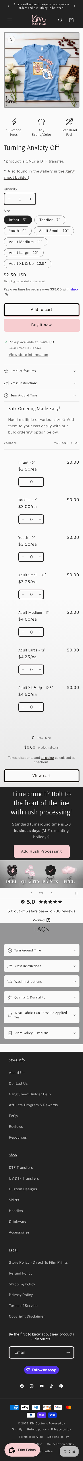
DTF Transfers (21, 1167)
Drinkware (18, 1221)
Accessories (19, 1232)
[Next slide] (52, 893)
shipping (47, 758)
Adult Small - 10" (54, 231)
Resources (18, 1137)
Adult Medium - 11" (25, 242)
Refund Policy (21, 1273)
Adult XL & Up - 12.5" (27, 263)
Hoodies (16, 1211)
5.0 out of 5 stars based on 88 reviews (41, 911)
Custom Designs (23, 1189)
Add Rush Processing (41, 851)
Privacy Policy (21, 1295)
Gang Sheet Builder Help (30, 1094)
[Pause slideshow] (78, 893)
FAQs (13, 1116)
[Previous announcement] (9, 6)
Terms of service (31, 1436)
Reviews (16, 1126)
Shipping (9, 281)
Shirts (14, 1200)
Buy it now (41, 325)
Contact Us (18, 1083)
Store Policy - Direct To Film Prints (38, 1262)
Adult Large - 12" (24, 253)
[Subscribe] (68, 1352)
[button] (9, 20)
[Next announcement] (74, 6)
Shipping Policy (22, 1284)
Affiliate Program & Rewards (33, 1105)
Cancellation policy (60, 1444)
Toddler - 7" (49, 220)
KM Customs (39, 1423)
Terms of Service (23, 1306)
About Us (17, 1073)
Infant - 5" (18, 220)
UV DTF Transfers (24, 1178)
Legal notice (43, 1451)
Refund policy (36, 1429)
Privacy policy (61, 1429)
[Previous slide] (31, 893)
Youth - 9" (18, 231)
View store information (28, 355)
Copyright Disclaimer (27, 1316)
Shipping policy (58, 1436)
